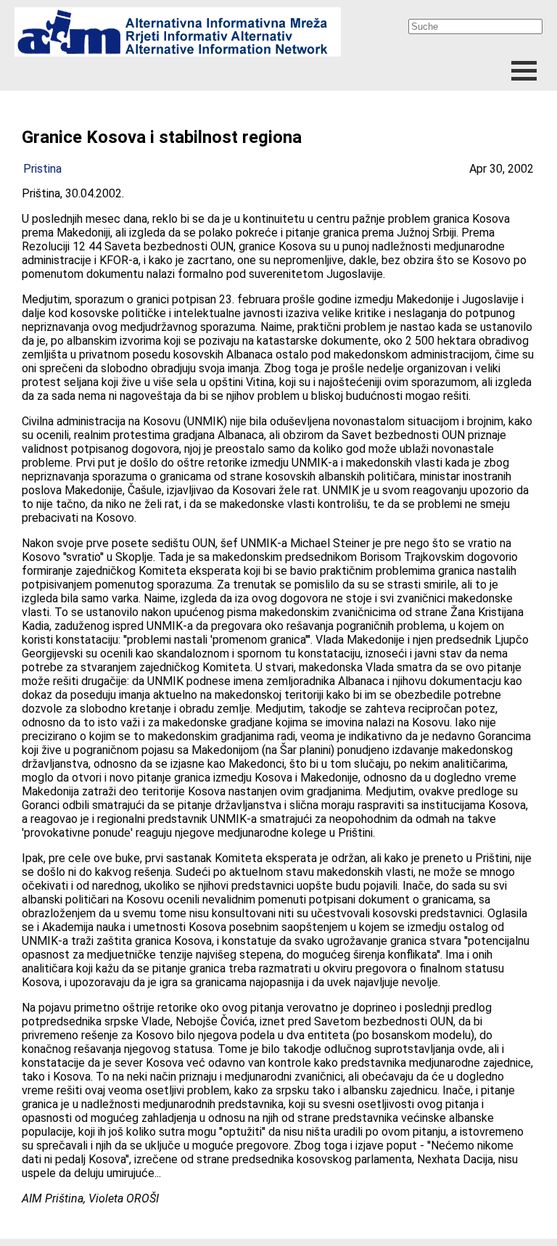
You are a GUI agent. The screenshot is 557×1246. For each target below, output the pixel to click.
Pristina (42, 169)
